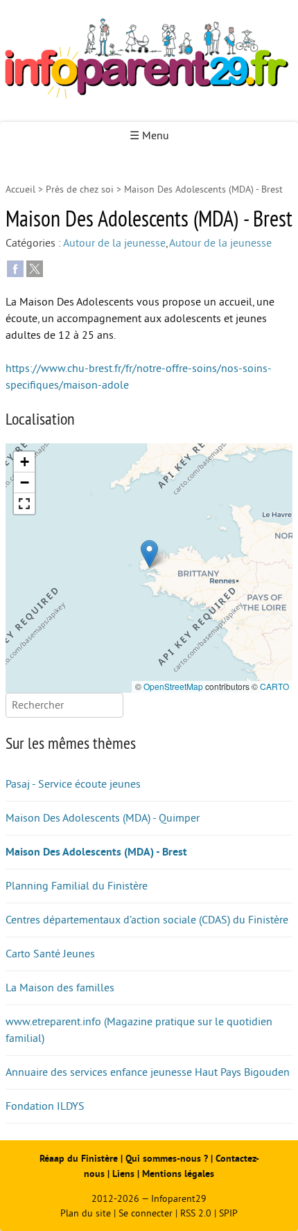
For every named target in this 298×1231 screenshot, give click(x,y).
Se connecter (146, 1213)
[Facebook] (15, 268)
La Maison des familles (60, 988)
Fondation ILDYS (45, 1106)
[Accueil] (149, 61)
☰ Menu (149, 136)
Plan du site (85, 1213)
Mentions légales (178, 1174)
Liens (123, 1174)
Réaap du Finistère (79, 1158)
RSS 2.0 (195, 1213)
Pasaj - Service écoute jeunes (73, 784)
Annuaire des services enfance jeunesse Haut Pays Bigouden (148, 1072)
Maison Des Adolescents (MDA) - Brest (96, 852)
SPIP (228, 1213)
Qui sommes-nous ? (168, 1158)
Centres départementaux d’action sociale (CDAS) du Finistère (147, 920)
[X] (34, 268)
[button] (149, 554)
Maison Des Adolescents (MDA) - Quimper (103, 818)
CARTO (274, 686)
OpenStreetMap (173, 686)
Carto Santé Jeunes (50, 954)
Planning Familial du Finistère (77, 886)
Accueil (20, 189)
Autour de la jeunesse (114, 243)
